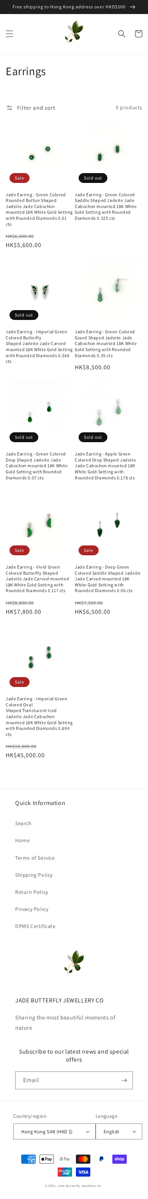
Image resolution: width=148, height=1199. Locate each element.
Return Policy (31, 892)
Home (22, 840)
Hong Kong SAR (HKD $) (46, 1131)
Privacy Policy (31, 909)
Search (23, 823)
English (112, 1131)
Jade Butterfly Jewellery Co (79, 1185)
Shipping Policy (34, 874)
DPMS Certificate (35, 926)
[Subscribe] (124, 1080)
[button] (9, 33)
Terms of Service (35, 857)
